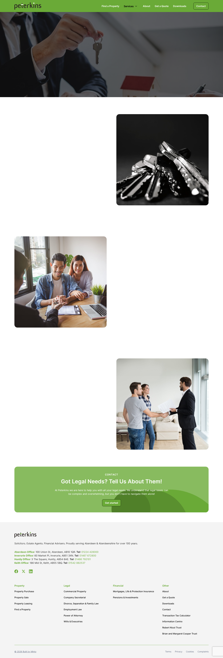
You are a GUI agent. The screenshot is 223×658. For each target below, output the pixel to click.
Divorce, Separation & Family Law (81, 603)
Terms (168, 651)
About (146, 6)
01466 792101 (83, 559)
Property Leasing (23, 603)
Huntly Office (22, 559)
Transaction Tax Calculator (176, 615)
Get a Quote (162, 6)
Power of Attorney (73, 615)
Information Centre (172, 621)
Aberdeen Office (24, 551)
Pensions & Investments (125, 597)
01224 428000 (89, 551)
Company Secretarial (75, 597)
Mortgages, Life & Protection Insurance (133, 591)
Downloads (179, 6)
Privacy (178, 651)
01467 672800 (87, 555)
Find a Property (110, 6)
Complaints (203, 651)
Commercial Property (75, 591)
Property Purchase (24, 591)
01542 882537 (76, 562)
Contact (201, 6)
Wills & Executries (73, 621)
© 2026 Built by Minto (25, 651)
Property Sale (21, 597)
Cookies (190, 651)
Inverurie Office (23, 555)
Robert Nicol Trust (171, 627)
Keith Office (21, 562)
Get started (111, 502)
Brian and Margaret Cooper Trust (179, 633)
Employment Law (73, 609)
